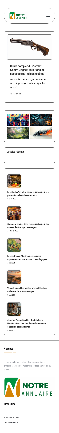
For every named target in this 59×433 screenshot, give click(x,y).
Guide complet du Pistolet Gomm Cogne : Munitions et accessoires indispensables (27, 69)
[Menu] (48, 16)
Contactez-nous (11, 422)
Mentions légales (11, 417)
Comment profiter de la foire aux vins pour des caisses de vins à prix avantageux (28, 226)
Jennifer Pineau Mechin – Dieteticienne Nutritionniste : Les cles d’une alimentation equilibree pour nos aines (26, 323)
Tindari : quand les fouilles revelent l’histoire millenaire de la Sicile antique (27, 290)
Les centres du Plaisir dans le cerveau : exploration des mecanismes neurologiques (27, 258)
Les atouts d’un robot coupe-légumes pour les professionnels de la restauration (28, 194)
